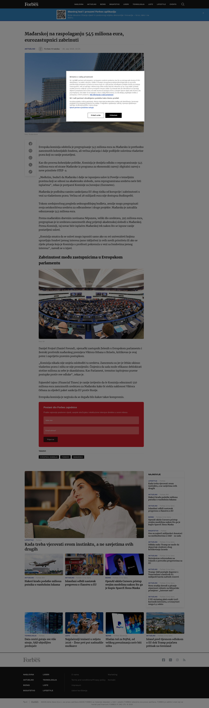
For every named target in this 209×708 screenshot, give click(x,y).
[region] (105, 96)
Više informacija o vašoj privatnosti (101, 95)
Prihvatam (113, 115)
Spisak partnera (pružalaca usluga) (82, 107)
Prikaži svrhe (96, 115)
